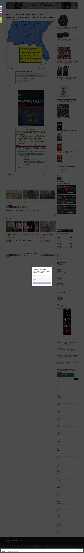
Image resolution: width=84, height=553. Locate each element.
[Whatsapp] (1, 20)
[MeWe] (1, 16)
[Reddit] (1, 10)
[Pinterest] (1, 14)
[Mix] (1, 18)
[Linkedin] (1, 12)
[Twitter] (1, 8)
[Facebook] (1, 6)
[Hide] (0, 23)
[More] (1, 22)
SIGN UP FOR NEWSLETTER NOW (42, 282)
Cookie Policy (16, 551)
